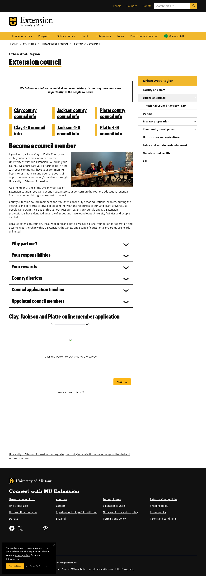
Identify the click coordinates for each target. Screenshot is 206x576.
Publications (103, 36)
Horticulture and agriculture (161, 137)
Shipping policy (159, 506)
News (120, 36)
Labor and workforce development (165, 145)
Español (61, 518)
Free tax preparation (156, 121)
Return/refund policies (163, 499)
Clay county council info (25, 113)
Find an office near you (23, 512)
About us (61, 499)
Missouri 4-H (176, 36)
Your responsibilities (31, 255)
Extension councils (114, 506)
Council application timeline (38, 289)
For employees (112, 499)
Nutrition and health (156, 153)
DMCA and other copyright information (89, 569)
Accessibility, (115, 569)
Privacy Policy (22, 555)
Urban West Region (54, 44)
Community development (159, 129)
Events (85, 36)
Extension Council (87, 44)
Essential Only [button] (15, 566)
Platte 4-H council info (111, 130)
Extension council (154, 98)
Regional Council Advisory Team (166, 105)
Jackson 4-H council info (68, 130)
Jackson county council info (72, 113)
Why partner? (24, 243)
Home (14, 44)
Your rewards (24, 266)
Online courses (66, 36)
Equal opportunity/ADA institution (76, 512)
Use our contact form (22, 499)
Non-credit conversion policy (120, 512)
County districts (27, 278)
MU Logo (11, 481)
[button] (36, 566)
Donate (146, 6)
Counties (131, 6)
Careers (61, 506)
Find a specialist (18, 506)
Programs (44, 36)
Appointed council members (38, 301)
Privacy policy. (128, 569)
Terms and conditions (163, 518)
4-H (145, 161)
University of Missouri (34, 481)
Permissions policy (114, 518)
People (117, 6)
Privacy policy (158, 512)
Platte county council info (112, 113)
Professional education (144, 36)
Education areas (22, 36)
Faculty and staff (154, 90)
